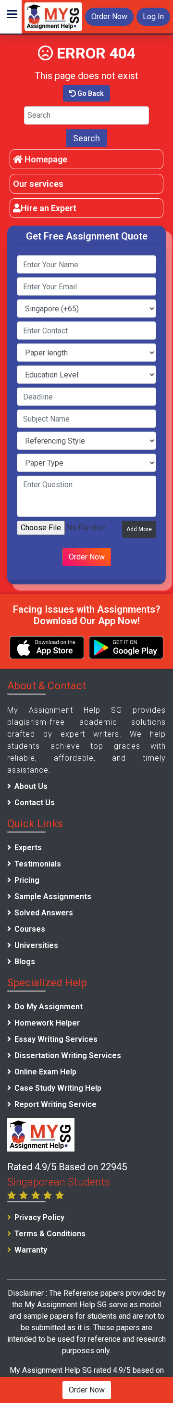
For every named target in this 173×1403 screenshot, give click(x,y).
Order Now (109, 16)
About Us (31, 786)
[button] (11, 17)
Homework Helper (47, 1022)
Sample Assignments (52, 896)
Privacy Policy (39, 1217)
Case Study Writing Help (57, 1088)
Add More (139, 529)
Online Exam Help (45, 1071)
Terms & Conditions (50, 1233)
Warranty (30, 1250)
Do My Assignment (48, 1006)
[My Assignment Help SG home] (53, 16)
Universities (36, 945)
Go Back (90, 93)
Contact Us (34, 802)
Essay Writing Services (56, 1039)
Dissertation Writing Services (67, 1055)
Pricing (26, 880)
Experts (28, 847)
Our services (38, 184)
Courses (29, 929)
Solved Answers (43, 912)
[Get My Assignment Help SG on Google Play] (126, 647)
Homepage (45, 159)
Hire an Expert (48, 208)
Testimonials (37, 863)
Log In (153, 16)
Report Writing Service (55, 1104)
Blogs (24, 961)
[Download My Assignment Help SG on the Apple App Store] (47, 647)
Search (86, 138)
